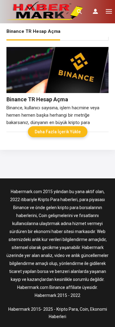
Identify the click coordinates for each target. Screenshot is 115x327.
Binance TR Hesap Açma (37, 99)
